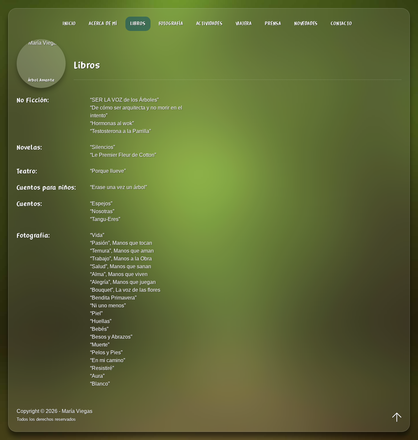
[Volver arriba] (396, 417)
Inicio (69, 24)
